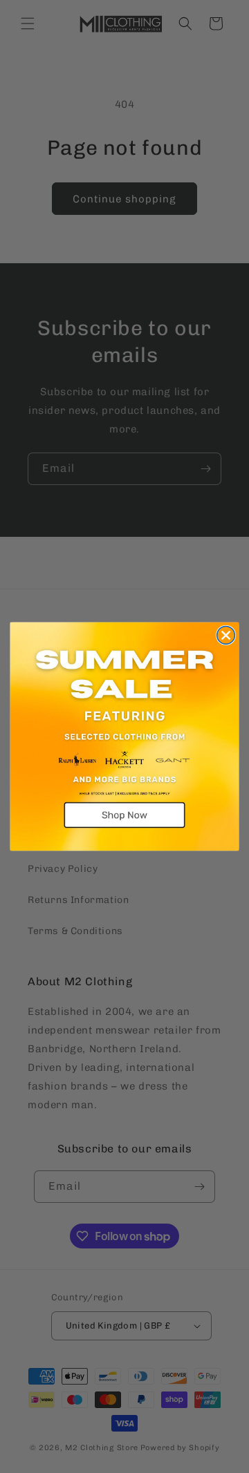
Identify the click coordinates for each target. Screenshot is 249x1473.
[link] (124, 737)
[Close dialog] (226, 636)
